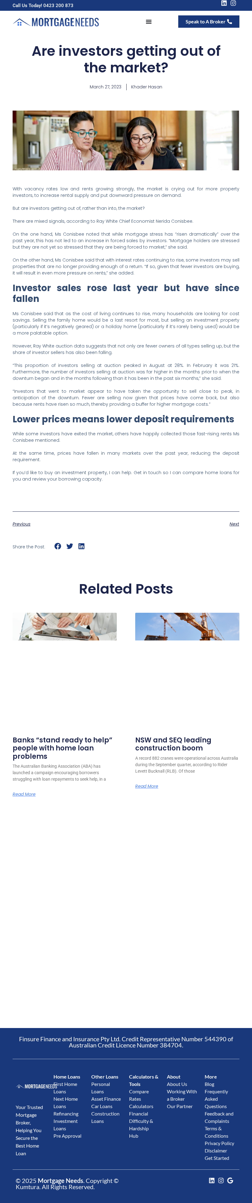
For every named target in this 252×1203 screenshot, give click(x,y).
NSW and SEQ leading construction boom (173, 744)
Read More (24, 794)
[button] (57, 546)
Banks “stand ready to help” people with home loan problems (62, 748)
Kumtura (27, 1186)
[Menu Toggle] (149, 21)
